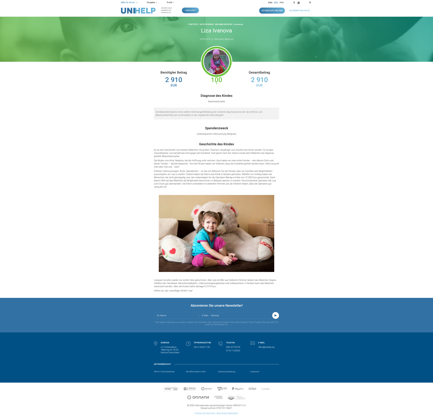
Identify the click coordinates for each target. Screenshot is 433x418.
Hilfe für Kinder (128, 2)
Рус (282, 2)
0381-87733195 (233, 347)
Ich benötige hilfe (299, 10)
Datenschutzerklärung (226, 372)
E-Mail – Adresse (210, 315)
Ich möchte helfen (272, 10)
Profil (169, 2)
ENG (270, 2)
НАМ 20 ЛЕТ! (190, 10)
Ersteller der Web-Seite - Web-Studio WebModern (216, 413)
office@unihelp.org (266, 347)
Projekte (151, 2)
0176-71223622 (233, 350)
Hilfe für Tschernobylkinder (164, 372)
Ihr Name (161, 315)
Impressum (254, 372)
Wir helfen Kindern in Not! (195, 372)
